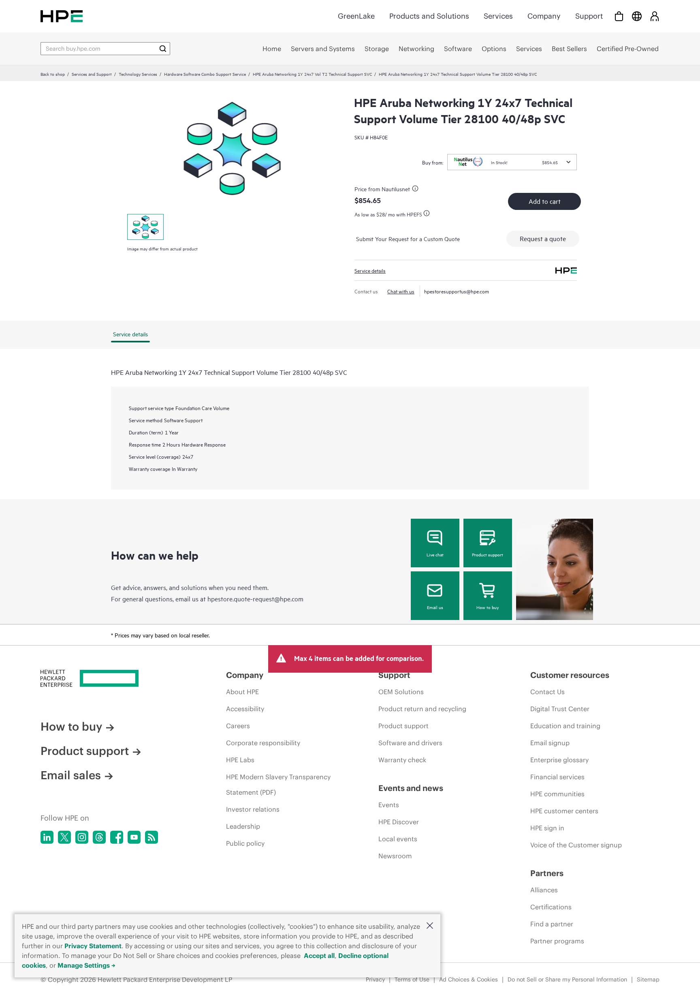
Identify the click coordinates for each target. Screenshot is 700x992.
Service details (370, 270)
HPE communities (557, 794)
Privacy (375, 979)
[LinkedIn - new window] (47, 837)
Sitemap (648, 979)
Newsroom (395, 856)
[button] (430, 926)
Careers (238, 726)
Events (388, 805)
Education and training (565, 726)
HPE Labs (240, 760)
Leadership (243, 826)
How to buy (487, 607)
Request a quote (543, 238)
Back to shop (53, 74)
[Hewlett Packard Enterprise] (62, 16)
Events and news (410, 788)
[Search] (163, 48)
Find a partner (551, 924)
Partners (546, 873)
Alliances (544, 890)
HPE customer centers (564, 811)
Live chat (435, 554)
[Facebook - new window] (116, 837)
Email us (435, 607)
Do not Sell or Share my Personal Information (567, 979)
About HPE (242, 692)
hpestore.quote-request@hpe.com (255, 598)
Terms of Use (412, 979)
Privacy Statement (93, 946)
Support (589, 16)
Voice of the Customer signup (576, 845)
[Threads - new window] (99, 837)
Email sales (71, 775)
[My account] (654, 16)
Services (498, 16)
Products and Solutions (429, 16)
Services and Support (92, 74)
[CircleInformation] (416, 189)
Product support (487, 554)
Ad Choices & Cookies (468, 979)
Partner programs (557, 941)
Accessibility (245, 709)
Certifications (551, 907)
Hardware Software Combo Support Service (205, 74)
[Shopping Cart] (619, 16)
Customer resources (569, 675)
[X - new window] (64, 837)
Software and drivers (410, 743)
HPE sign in (547, 828)
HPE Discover (398, 822)
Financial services (557, 777)
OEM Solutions (401, 692)
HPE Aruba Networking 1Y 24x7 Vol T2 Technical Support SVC (312, 74)
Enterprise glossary (559, 760)
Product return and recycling (422, 709)
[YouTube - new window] (134, 837)
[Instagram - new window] (81, 837)
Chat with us (400, 291)
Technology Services (138, 74)
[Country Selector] (637, 16)
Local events (397, 839)
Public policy (245, 843)
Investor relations (253, 809)
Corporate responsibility (263, 743)
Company (544, 16)
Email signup (550, 743)
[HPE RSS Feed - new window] (151, 837)
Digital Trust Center (559, 709)
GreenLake (356, 16)
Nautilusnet (396, 188)
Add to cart (545, 201)
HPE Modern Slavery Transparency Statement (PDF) (278, 784)
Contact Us (547, 692)
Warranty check (402, 760)
